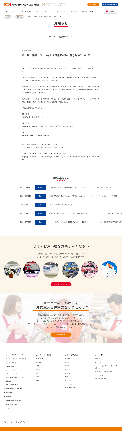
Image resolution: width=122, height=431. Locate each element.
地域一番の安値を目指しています (15, 377)
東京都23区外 (39, 362)
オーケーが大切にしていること (16, 359)
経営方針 (67, 362)
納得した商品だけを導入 (13, 384)
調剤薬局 (74, 11)
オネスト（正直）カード (13, 374)
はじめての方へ (10, 366)
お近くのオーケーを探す (43, 355)
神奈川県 (38, 369)
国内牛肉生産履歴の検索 (14, 400)
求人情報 (93, 4)
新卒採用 (97, 358)
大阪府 (37, 376)
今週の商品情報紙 (109, 4)
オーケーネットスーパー (58, 11)
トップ (8, 17)
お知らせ (19, 17)
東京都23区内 (39, 358)
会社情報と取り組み (88, 11)
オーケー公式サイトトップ (14, 355)
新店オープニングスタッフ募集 (103, 371)
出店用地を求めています (72, 387)
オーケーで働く (61, 334)
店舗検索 (111, 11)
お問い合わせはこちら (61, 284)
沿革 (66, 369)
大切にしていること (11, 11)
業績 (66, 376)
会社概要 (67, 358)
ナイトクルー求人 (100, 375)
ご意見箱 (8, 381)
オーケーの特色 (26, 11)
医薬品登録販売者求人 (101, 379)
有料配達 (9, 396)
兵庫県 (37, 380)
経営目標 (67, 366)
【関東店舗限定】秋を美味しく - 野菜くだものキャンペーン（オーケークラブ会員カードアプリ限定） (84, 196)
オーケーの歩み (69, 384)
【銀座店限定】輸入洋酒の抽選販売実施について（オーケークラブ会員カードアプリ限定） (80, 187)
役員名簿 (67, 373)
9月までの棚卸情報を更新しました (61, 205)
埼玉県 (37, 373)
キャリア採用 (98, 362)
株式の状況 (68, 380)
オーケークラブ (41, 11)
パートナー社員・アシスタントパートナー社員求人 (106, 367)
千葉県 (37, 366)
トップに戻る (118, 427)
